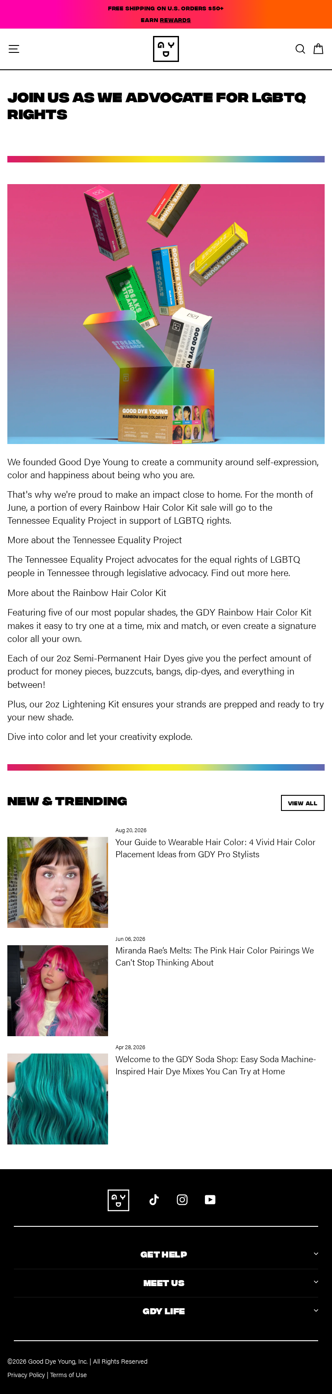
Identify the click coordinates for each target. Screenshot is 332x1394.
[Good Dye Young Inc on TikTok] (154, 1198)
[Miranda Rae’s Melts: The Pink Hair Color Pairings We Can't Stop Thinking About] (57, 985)
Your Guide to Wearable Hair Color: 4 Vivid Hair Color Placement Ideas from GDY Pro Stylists (215, 847)
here (279, 572)
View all (303, 803)
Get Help (163, 1253)
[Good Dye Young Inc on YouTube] (210, 1198)
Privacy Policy (26, 1374)
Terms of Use (68, 1374)
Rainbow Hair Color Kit (265, 611)
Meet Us (164, 1282)
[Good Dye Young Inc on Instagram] (182, 1198)
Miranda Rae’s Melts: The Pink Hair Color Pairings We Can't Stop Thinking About (214, 955)
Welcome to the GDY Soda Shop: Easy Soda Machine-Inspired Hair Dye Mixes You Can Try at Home (215, 1064)
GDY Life (164, 1310)
